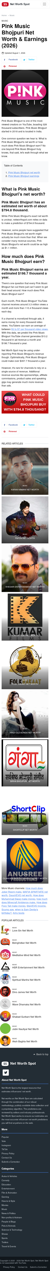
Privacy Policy (8, 1153)
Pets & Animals (8, 1225)
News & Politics (9, 1213)
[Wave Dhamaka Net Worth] (5, 1003)
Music (12, 15)
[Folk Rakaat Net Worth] (25, 665)
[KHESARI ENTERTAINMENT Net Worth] (25, 568)
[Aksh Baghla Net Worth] (5, 1040)
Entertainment (8, 1188)
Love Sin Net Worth (22, 930)
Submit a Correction (11, 1161)
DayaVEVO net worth (20, 895)
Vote (4, 1141)
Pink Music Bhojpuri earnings (23, 176)
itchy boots (18, 913)
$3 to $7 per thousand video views (29, 329)
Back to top (42, 1054)
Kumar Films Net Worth (25, 635)
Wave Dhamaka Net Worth (26, 1004)
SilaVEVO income (36, 905)
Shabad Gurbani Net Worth (26, 1016)
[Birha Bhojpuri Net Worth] (25, 762)
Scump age (8, 909)
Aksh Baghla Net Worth (24, 1041)
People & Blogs (9, 1221)
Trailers (5, 1242)
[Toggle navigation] (44, 4)
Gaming (5, 1196)
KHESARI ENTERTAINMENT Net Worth (25, 587)
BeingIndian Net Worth (24, 942)
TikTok (5, 1149)
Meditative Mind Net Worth (26, 955)
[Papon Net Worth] (25, 519)
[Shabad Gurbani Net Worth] (5, 1015)
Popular (5, 1136)
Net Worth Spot (19, 4)
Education (6, 1184)
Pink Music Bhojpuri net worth (24, 172)
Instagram (6, 1145)
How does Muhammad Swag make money (23, 897)
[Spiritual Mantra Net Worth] (5, 978)
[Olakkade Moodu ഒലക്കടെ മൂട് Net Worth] (25, 860)
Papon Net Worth (25, 538)
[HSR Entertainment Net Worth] (5, 966)
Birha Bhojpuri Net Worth (25, 781)
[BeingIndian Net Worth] (5, 941)
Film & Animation (9, 1192)
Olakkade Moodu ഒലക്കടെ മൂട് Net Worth (25, 878)
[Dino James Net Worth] (5, 991)
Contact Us (7, 1157)
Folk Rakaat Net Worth (25, 684)
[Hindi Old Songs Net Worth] (25, 714)
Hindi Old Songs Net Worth (25, 732)
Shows (5, 1233)
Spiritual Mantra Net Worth (26, 979)
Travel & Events (9, 1246)
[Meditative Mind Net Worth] (5, 954)
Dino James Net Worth (24, 992)
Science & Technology (12, 1229)
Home (4, 15)
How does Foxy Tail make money (24, 904)
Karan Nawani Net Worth (25, 489)
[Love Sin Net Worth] (5, 929)
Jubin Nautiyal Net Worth (25, 1029)
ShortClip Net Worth (25, 830)
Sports (5, 1237)
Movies (5, 1205)
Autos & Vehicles (9, 1176)
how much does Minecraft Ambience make (24, 900)
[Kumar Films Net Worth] (25, 617)
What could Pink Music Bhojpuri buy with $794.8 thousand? (25, 402)
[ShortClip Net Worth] (25, 811)
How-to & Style (8, 1200)
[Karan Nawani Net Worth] (25, 471)
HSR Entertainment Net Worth (28, 967)
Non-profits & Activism (12, 1217)
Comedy (5, 1180)
